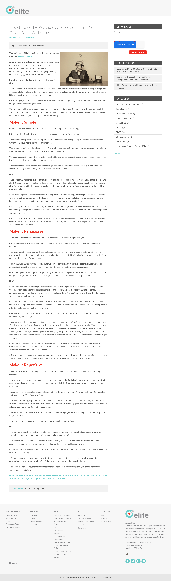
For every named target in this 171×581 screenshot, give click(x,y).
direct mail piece (25, 56)
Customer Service (125, 113)
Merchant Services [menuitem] (60, 554)
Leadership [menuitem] (82, 525)
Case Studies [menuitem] (106, 522)
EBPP (120, 132)
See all (117, 153)
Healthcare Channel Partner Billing (133, 146)
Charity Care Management (129, 104)
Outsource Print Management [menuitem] (60, 537)
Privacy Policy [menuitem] (106, 577)
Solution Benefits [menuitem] (13, 511)
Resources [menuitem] (105, 511)
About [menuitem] (80, 511)
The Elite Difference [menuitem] (85, 518)
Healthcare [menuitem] (34, 515)
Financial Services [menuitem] (36, 522)
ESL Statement (124, 136)
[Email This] (43, 488)
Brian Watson (30, 37)
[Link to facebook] (127, 561)
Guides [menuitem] (104, 518)
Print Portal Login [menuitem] (13, 563)
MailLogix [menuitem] (57, 534)
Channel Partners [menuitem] (36, 525)
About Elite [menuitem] (82, 515)
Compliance (122, 109)
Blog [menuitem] (103, 515)
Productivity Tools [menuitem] (12, 524)
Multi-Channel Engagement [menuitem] (11, 519)
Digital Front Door (125, 118)
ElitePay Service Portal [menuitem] (62, 542)
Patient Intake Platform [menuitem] (62, 551)
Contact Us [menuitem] (82, 528)
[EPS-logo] (17, 10)
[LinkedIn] (34, 488)
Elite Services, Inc (71, 577)
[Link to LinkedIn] (138, 561)
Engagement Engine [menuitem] (13, 527)
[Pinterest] (38, 488)
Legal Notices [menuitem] (95, 577)
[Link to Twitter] (133, 561)
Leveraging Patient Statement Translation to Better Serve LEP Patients (137, 70)
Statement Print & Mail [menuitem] (62, 515)
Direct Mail (22, 45)
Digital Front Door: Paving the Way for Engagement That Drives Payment (134, 78)
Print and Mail (38, 45)
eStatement (123, 141)
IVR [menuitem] (55, 527)
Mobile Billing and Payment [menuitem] (60, 522)
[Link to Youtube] (143, 561)
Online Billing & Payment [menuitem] (63, 518)
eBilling (121, 127)
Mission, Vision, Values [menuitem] (86, 522)
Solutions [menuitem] (57, 511)
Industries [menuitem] (34, 511)
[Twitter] (29, 488)
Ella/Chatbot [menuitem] (58, 530)
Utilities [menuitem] (32, 518)
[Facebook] (25, 488)
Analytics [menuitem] (57, 557)
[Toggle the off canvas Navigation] (163, 10)
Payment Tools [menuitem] (11, 515)
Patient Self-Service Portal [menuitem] (61, 546)
